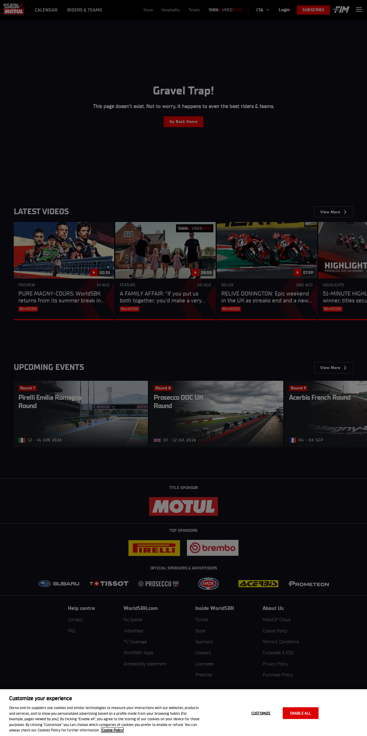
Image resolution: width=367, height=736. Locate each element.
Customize (260, 713)
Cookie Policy (112, 730)
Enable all (300, 713)
